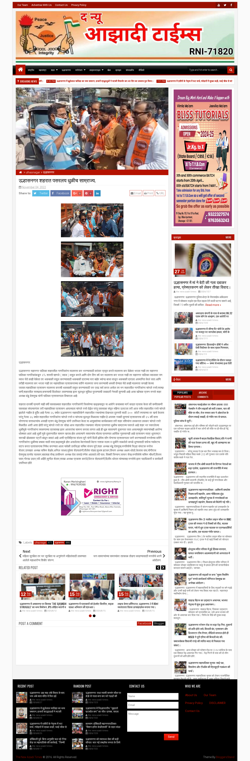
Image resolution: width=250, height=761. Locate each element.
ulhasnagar (40, 542)
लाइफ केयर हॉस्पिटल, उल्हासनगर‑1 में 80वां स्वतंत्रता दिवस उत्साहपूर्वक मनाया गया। (138, 605)
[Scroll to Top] (244, 755)
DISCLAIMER (217, 703)
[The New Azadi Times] (20, 69)
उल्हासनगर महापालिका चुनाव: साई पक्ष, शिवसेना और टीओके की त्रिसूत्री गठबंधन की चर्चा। (209, 667)
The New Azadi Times (29, 757)
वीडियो (141, 70)
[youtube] (219, 5)
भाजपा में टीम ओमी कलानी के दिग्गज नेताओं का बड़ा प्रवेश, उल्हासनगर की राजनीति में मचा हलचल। (209, 468)
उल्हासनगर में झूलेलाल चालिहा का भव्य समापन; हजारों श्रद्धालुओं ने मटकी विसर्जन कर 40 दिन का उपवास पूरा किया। (95, 81)
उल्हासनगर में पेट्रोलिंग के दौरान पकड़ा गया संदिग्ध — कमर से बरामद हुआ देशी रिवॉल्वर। (214, 363)
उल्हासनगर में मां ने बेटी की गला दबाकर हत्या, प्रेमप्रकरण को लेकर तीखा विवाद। (202, 284)
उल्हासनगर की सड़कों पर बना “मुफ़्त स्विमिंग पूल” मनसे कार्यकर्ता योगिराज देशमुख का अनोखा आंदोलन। (208, 578)
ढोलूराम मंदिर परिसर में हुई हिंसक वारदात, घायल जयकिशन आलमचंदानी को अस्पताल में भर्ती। (209, 553)
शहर (53, 70)
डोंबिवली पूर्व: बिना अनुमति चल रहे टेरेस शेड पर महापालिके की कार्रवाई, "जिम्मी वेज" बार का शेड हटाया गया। (48, 742)
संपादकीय (130, 70)
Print (150, 193)
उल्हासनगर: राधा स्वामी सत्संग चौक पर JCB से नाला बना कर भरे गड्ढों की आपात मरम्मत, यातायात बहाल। (103, 695)
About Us (191, 695)
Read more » (213, 304)
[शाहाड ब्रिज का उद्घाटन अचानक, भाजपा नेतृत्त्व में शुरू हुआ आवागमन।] (180, 605)
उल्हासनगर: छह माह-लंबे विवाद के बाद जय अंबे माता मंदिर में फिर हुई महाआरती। (47, 695)
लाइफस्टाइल (94, 70)
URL (161, 193)
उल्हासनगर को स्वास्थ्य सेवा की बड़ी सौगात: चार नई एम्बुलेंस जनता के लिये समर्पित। (103, 742)
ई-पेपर (176, 379)
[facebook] (231, 5)
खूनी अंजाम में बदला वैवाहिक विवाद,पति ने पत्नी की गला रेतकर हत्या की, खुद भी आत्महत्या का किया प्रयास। (210, 442)
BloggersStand (225, 757)
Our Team (22, 5)
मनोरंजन (78, 70)
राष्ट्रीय (31, 70)
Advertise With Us (41, 5)
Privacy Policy (78, 5)
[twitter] (225, 5)
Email (137, 193)
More (228, 237)
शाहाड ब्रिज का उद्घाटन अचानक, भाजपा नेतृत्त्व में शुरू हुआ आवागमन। (208, 602)
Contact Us (61, 5)
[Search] (230, 69)
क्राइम (118, 70)
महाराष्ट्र (42, 70)
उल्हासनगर (66, 70)
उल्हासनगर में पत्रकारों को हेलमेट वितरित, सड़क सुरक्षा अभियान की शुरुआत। (91, 605)
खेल (109, 70)
